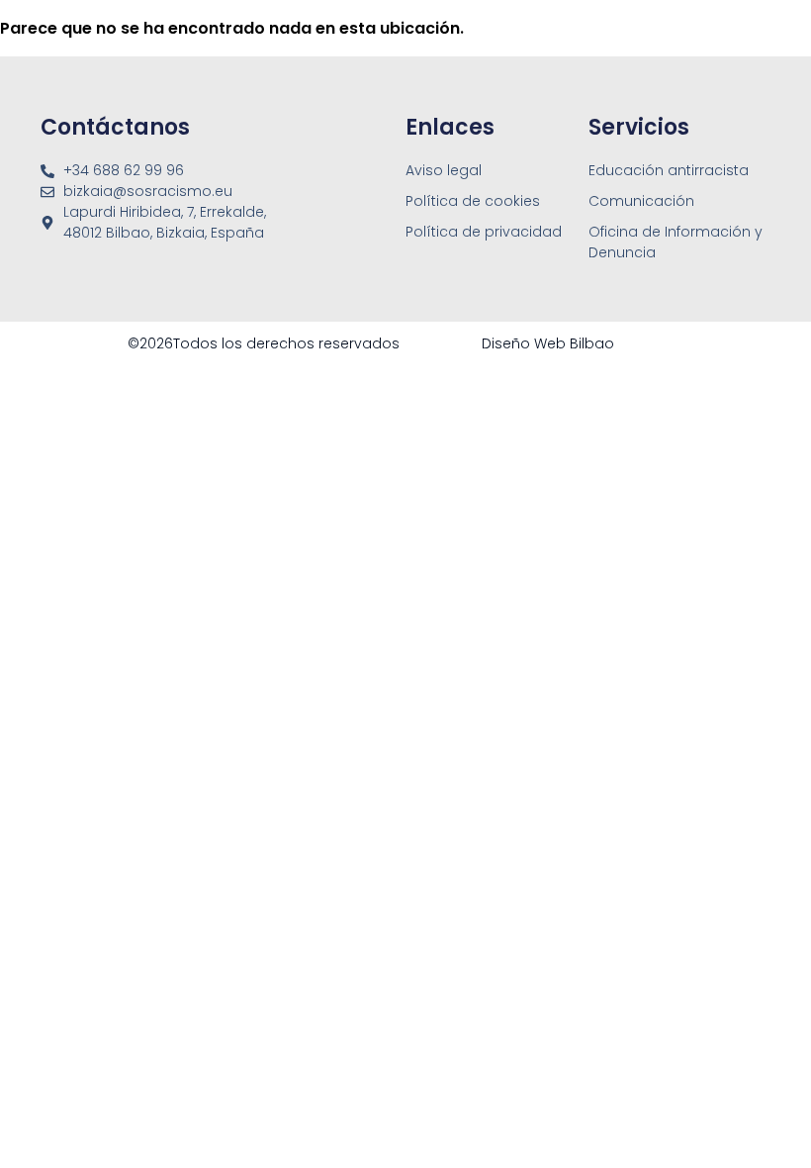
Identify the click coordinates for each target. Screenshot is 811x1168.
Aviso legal (444, 170)
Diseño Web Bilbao (548, 343)
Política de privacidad (484, 232)
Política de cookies (473, 201)
